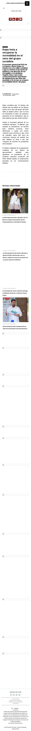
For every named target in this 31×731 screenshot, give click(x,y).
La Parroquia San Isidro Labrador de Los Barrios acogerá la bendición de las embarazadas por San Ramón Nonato (15, 220)
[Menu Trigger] (27, 3)
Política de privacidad (15, 702)
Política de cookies (15, 700)
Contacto (15, 703)
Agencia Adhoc (15, 729)
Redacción (7, 94)
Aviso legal (15, 699)
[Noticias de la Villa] (15, 11)
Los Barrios (5, 46)
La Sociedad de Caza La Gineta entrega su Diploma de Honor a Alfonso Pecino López (15, 293)
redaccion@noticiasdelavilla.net (15, 3)
